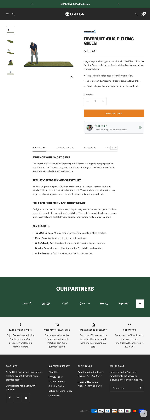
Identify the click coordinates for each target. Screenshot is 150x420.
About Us (53, 372)
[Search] (13, 14)
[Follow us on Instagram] (18, 398)
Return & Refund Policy (60, 390)
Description (39, 148)
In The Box (89, 148)
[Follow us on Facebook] (10, 398)
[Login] (136, 14)
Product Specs (65, 148)
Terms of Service (56, 381)
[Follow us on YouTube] (26, 398)
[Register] (140, 388)
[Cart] (142, 14)
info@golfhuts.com (80, 4)
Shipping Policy (56, 386)
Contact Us (54, 395)
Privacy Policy (55, 376)
